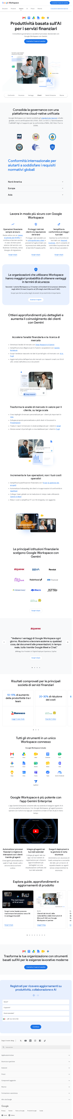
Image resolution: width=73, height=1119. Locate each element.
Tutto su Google (19, 1111)
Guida (41, 1111)
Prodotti (13, 8)
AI (27, 8)
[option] (11, 95)
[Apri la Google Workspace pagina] (10, 3)
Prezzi (32, 8)
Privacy (3, 1111)
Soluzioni (5, 8)
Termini (10, 1111)
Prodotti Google (31, 1111)
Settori (21, 8)
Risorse (40, 8)
